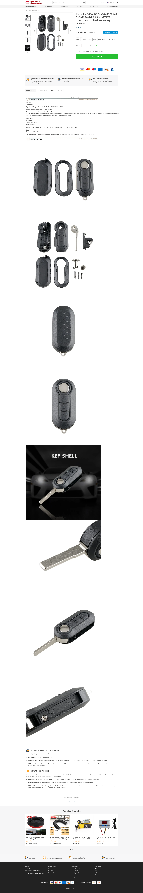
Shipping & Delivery (76, 873)
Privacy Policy (51, 873)
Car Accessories (48, 6)
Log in (102, 2)
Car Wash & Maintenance (112, 6)
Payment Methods (76, 871)
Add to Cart (97, 57)
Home (26, 10)
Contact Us (50, 871)
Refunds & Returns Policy (77, 875)
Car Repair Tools (94, 6)
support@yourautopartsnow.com (32, 870)
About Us (50, 868)
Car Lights (79, 6)
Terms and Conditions (53, 875)
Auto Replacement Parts (30, 6)
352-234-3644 (28, 868)
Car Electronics (64, 6)
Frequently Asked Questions (78, 868)
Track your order (75, 877)
